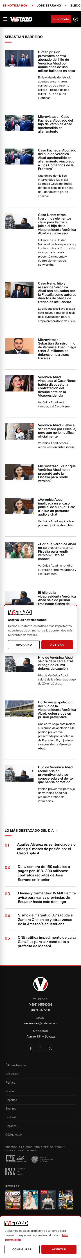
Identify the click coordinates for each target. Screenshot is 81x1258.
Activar (57, 644)
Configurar (22, 1249)
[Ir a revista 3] (48, 1199)
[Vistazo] (21, 19)
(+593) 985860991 (40, 1004)
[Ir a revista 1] (13, 1199)
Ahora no (24, 644)
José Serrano (49, 5)
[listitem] (30, 1048)
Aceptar (59, 1249)
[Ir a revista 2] (30, 1199)
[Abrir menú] (5, 19)
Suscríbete (61, 19)
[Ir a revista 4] (65, 1199)
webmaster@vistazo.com (40, 1023)
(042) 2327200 (40, 1010)
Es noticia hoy (15, 5)
